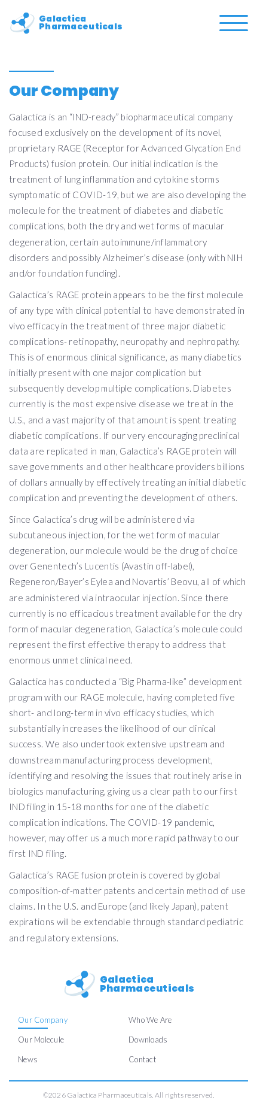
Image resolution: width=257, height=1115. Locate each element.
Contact (142, 1059)
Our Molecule (41, 1039)
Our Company (43, 1020)
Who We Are (150, 1020)
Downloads (147, 1039)
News (28, 1059)
